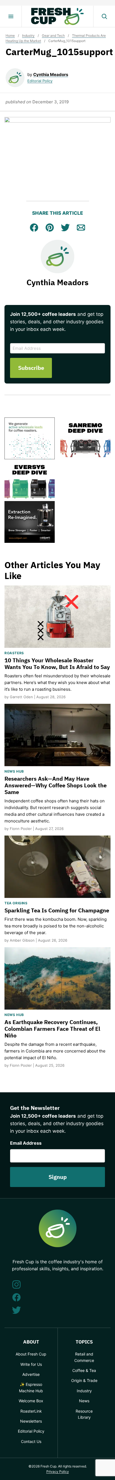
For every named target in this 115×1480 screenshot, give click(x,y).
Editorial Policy (39, 81)
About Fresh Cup (31, 1354)
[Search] (104, 16)
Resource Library (84, 1414)
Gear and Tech (53, 35)
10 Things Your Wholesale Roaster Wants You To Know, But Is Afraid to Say (57, 663)
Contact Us (31, 1441)
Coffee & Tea (84, 1370)
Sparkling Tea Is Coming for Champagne (56, 910)
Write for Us (31, 1364)
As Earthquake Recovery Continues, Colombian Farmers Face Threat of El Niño (52, 1028)
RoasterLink (31, 1411)
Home (10, 35)
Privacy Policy (57, 1471)
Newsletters (31, 1421)
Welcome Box (31, 1400)
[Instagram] (16, 1284)
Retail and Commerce (84, 1357)
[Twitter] (16, 1310)
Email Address (26, 1143)
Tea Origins (16, 903)
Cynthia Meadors (50, 74)
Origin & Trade (84, 1380)
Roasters (14, 653)
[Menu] (11, 16)
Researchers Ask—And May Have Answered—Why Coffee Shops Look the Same (55, 785)
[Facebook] (16, 1297)
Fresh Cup (57, 16)
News (84, 1400)
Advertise (31, 1374)
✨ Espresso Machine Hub (31, 1387)
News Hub (14, 771)
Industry (28, 35)
